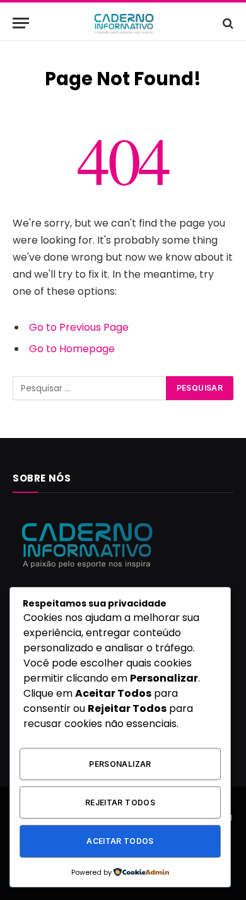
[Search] (226, 23)
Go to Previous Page (79, 327)
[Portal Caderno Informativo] (123, 23)
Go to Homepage (72, 348)
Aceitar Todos (120, 841)
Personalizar (120, 764)
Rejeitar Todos (120, 802)
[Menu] (21, 23)
